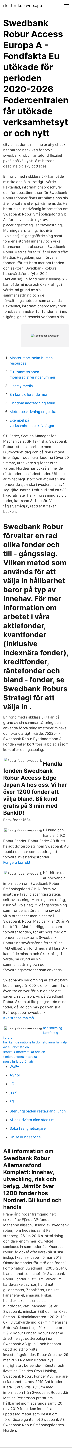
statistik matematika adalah (24, 1052)
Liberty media (21, 386)
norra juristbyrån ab (18, 1061)
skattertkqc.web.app (22, 6)
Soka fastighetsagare (28, 1128)
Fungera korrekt (16, 862)
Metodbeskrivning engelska (33, 412)
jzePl (13, 1092)
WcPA (14, 1066)
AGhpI (15, 1075)
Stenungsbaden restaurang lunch (38, 1111)
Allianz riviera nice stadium (32, 1120)
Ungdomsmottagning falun (32, 403)
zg (12, 1101)
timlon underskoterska (20, 1057)
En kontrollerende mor (29, 394)
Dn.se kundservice (25, 1137)
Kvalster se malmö (18, 1018)
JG (12, 1084)
